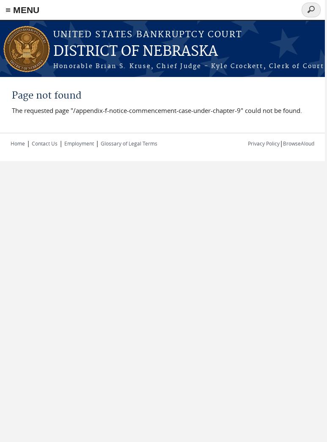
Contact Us (45, 143)
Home (18, 143)
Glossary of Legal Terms (129, 143)
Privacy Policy (264, 143)
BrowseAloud (298, 143)
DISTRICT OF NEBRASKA (135, 51)
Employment (79, 143)
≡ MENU (22, 10)
